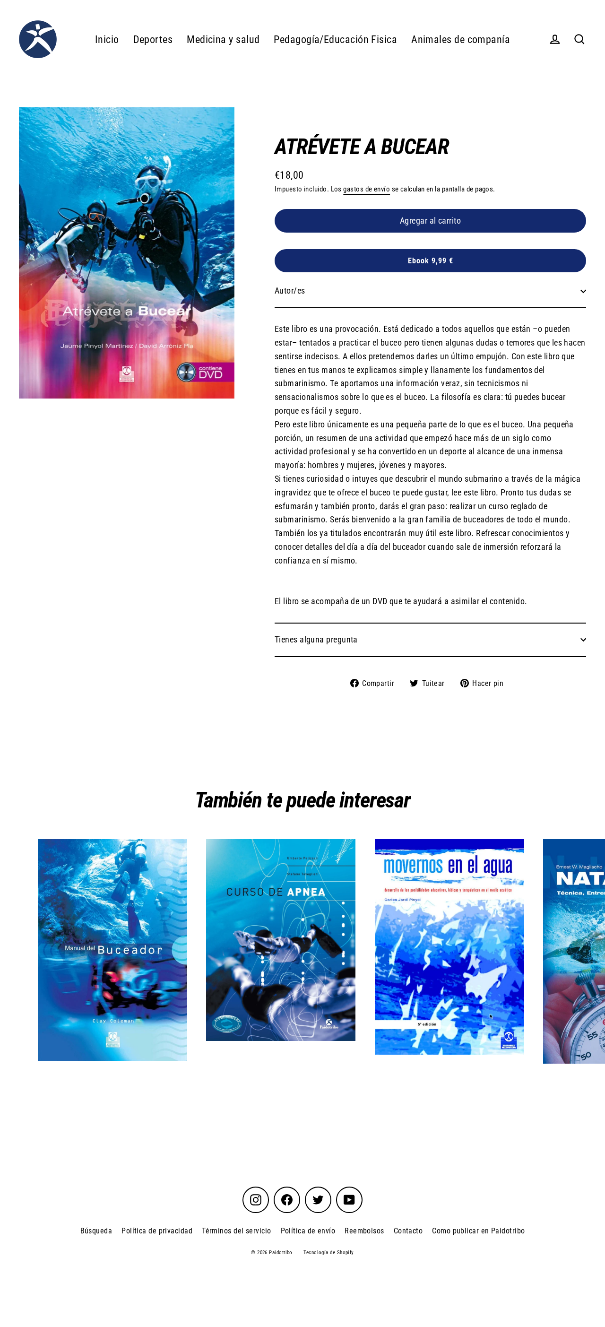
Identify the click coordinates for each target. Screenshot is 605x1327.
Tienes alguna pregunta (316, 639)
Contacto (408, 1230)
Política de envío (308, 1230)
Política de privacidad (156, 1230)
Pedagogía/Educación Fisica (335, 39)
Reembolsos (364, 1230)
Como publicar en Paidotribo (478, 1230)
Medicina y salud (223, 39)
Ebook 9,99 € (430, 260)
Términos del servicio (236, 1230)
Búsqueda (96, 1230)
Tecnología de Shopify (328, 1252)
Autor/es (290, 290)
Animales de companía (460, 39)
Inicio (107, 39)
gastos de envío (366, 189)
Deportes (153, 39)
